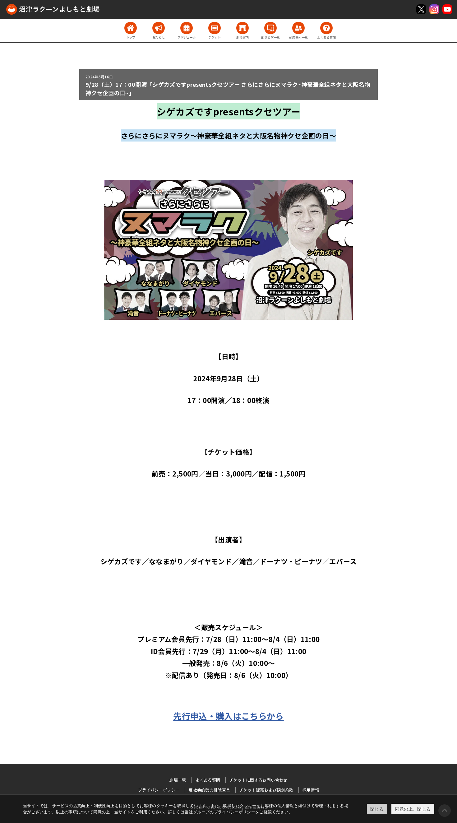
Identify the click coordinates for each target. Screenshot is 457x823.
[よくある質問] (326, 28)
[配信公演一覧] (270, 28)
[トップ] (130, 28)
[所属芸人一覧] (298, 28)
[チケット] (214, 28)
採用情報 (310, 790)
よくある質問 (207, 780)
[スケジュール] (186, 28)
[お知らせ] (158, 28)
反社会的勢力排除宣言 (209, 790)
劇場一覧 (177, 780)
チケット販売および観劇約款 (266, 790)
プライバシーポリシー (235, 811)
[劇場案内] (242, 28)
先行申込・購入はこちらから (228, 716)
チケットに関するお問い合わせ (258, 780)
